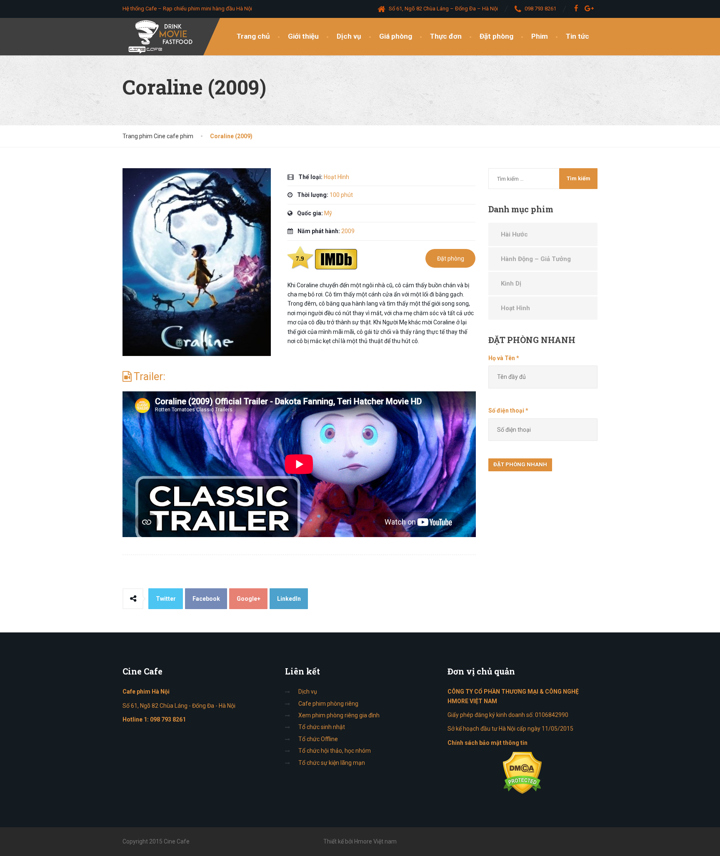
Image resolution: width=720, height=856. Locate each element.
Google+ (248, 598)
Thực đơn (446, 36)
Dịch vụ (349, 36)
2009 (348, 231)
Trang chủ (253, 36)
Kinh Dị (511, 283)
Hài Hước (514, 234)
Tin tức (577, 36)
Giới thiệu (303, 36)
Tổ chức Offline (318, 739)
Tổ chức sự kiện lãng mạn (331, 762)
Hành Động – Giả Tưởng (536, 259)
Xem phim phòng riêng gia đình (339, 715)
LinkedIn (289, 598)
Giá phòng (395, 36)
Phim (539, 36)
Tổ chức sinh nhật (321, 727)
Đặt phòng (496, 36)
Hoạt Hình (515, 308)
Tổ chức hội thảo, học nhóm (334, 750)
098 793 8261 (168, 719)
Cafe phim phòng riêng (328, 703)
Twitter (166, 598)
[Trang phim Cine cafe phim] (162, 36)
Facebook (206, 598)
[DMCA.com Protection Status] (522, 772)
